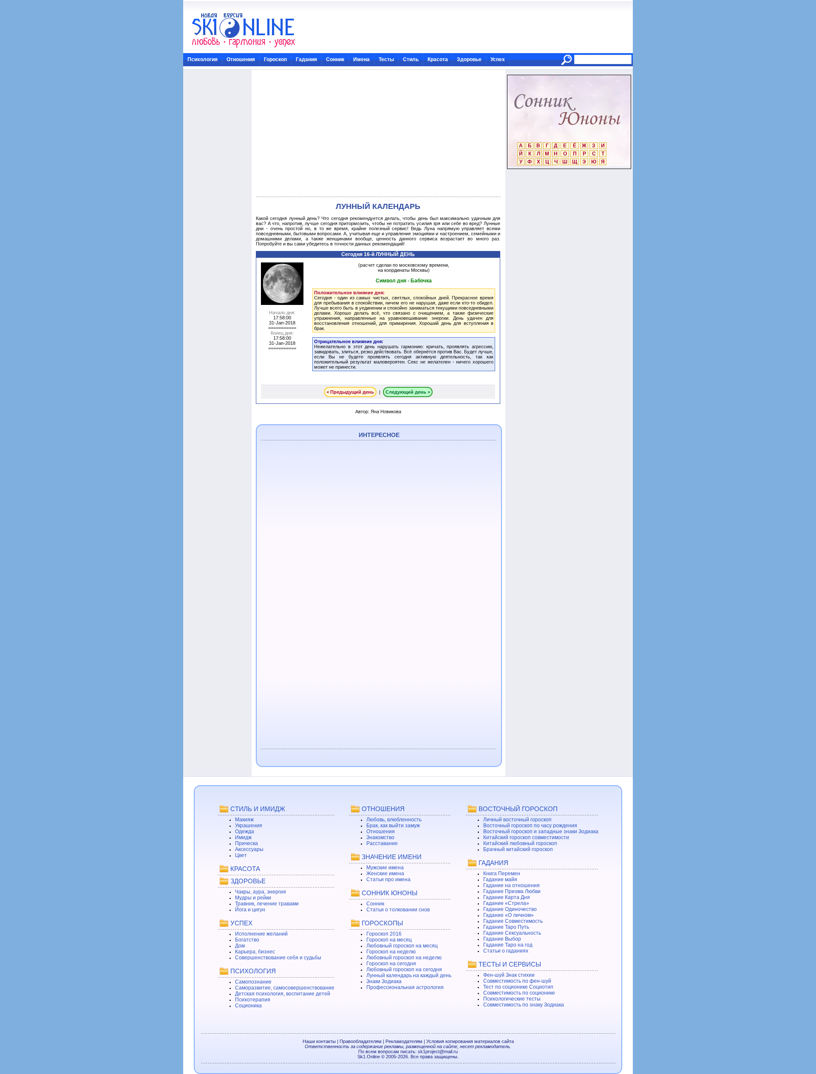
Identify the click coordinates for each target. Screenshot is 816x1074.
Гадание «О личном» (508, 915)
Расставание (382, 843)
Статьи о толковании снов (398, 910)
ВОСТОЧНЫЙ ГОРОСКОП (518, 808)
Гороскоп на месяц (389, 940)
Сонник (335, 59)
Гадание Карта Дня (506, 897)
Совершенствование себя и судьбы (278, 958)
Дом (240, 946)
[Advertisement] (378, 133)
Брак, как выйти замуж (393, 826)
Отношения (241, 59)
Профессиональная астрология (405, 987)
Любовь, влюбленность (394, 820)
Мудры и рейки (253, 898)
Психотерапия (252, 1000)
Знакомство (380, 837)
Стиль (411, 59)
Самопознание (253, 982)
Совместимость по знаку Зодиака (523, 1005)
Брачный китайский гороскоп (518, 849)
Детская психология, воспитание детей (282, 994)
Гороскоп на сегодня (391, 964)
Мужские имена (385, 868)
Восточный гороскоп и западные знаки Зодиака (540, 831)
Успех (497, 59)
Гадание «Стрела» (506, 903)
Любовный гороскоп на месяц (402, 946)
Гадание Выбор (502, 939)
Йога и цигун (250, 910)
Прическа (246, 843)
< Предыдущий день (350, 392)
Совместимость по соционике (519, 993)
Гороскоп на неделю (391, 952)
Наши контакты (319, 1041)
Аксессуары (249, 849)
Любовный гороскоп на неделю (404, 958)
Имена (361, 59)
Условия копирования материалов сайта (470, 1041)
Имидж (243, 837)
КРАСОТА (245, 868)
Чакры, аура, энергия (260, 892)
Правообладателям (361, 1041)
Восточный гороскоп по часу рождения (530, 826)
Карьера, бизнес (255, 952)
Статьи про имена (388, 879)
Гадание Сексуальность (512, 933)
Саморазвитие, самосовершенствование (284, 988)
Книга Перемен (501, 874)
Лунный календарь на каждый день (408, 975)
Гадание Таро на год (508, 945)
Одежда (244, 831)
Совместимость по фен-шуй (517, 981)
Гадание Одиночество (510, 909)
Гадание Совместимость (513, 921)
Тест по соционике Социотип (518, 987)
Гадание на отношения (511, 885)
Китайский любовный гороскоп (520, 843)
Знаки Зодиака (384, 981)
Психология (202, 59)
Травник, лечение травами (267, 904)
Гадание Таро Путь (506, 927)
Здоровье (469, 59)
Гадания (306, 59)
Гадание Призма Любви (512, 891)
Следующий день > (407, 392)
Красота (438, 59)
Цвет (241, 855)
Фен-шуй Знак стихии (509, 975)
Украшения (248, 826)
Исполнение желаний (261, 934)
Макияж (244, 820)
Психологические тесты (512, 999)
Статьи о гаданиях (505, 951)
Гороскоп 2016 (384, 934)
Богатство (247, 940)
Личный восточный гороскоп (517, 820)
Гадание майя (500, 879)
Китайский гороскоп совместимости (526, 837)
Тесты (386, 59)
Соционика (248, 1006)
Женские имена (385, 874)
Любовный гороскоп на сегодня (404, 970)
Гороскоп (275, 59)
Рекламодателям (403, 1041)
